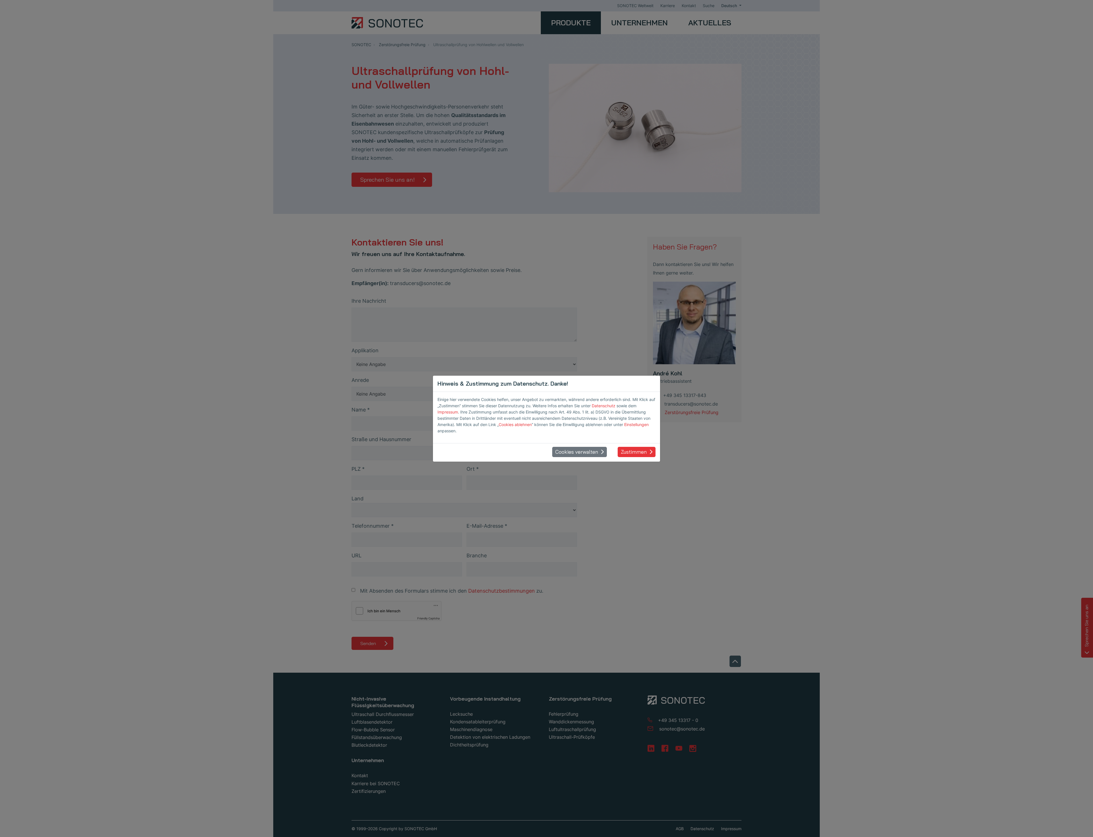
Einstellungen (636, 424)
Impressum (447, 412)
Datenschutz (603, 405)
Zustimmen (634, 452)
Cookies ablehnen (515, 424)
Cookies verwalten (576, 452)
